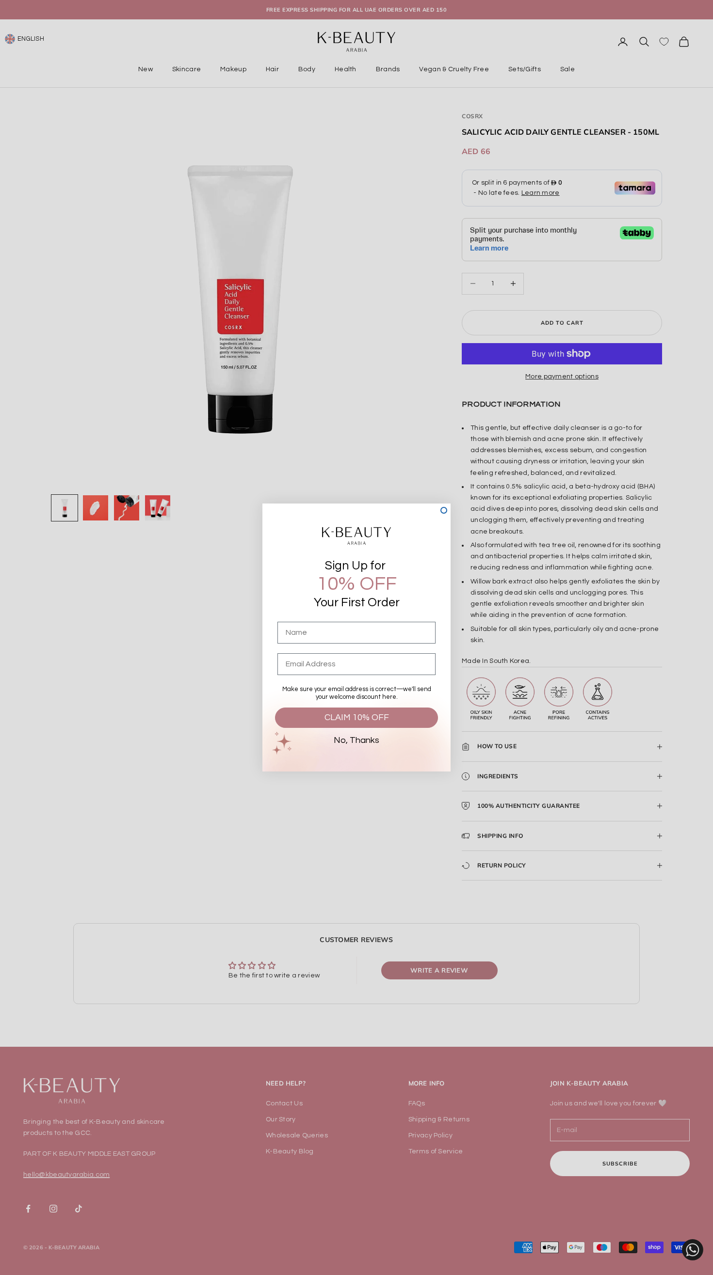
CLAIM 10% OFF (356, 717)
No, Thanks (356, 740)
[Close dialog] (444, 510)
